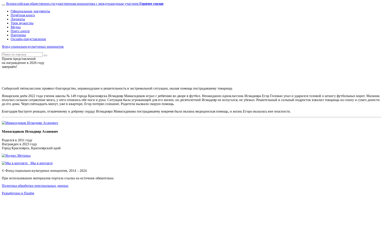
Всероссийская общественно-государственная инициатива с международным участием (85, 4)
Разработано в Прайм (18, 193)
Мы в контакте (40, 163)
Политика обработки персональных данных (35, 186)
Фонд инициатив (33, 46)
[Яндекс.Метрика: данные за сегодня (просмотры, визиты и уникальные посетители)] (16, 156)
